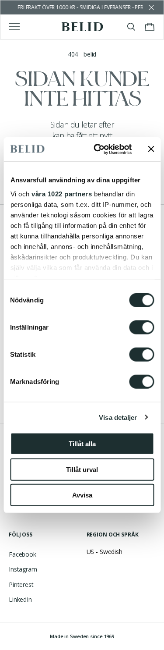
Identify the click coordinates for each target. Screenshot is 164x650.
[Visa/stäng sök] (131, 26)
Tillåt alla (82, 444)
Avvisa (82, 495)
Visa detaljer (118, 417)
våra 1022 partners (61, 193)
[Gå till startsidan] (82, 26)
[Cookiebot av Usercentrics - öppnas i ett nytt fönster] (98, 149)
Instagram (23, 569)
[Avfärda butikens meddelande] (151, 7)
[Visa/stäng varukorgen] (149, 26)
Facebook (22, 554)
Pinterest (21, 584)
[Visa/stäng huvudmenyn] (14, 26)
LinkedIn (20, 599)
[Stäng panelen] (151, 149)
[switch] (141, 327)
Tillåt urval (82, 469)
